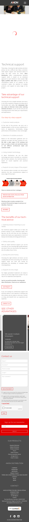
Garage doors (14, 456)
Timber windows (14, 449)
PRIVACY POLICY (14, 473)
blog (14, 478)
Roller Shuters (14, 452)
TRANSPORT (14, 469)
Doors (14, 450)
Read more (9, 347)
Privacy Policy (6, 401)
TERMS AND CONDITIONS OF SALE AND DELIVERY (14, 475)
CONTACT (14, 477)
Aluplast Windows (14, 445)
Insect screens (14, 458)
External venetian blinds (14, 454)
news (14, 480)
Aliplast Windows (14, 447)
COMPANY (14, 468)
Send (4, 413)
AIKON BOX (14, 471)
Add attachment (7, 389)
